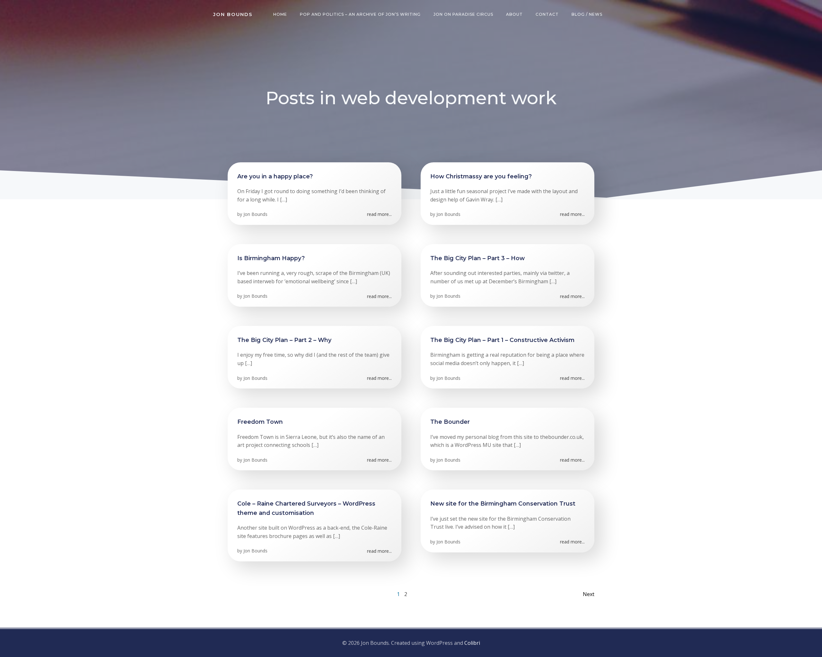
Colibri (472, 642)
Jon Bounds (255, 214)
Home (280, 14)
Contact (547, 14)
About (514, 14)
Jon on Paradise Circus (463, 14)
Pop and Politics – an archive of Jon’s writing (360, 14)
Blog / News (587, 14)
